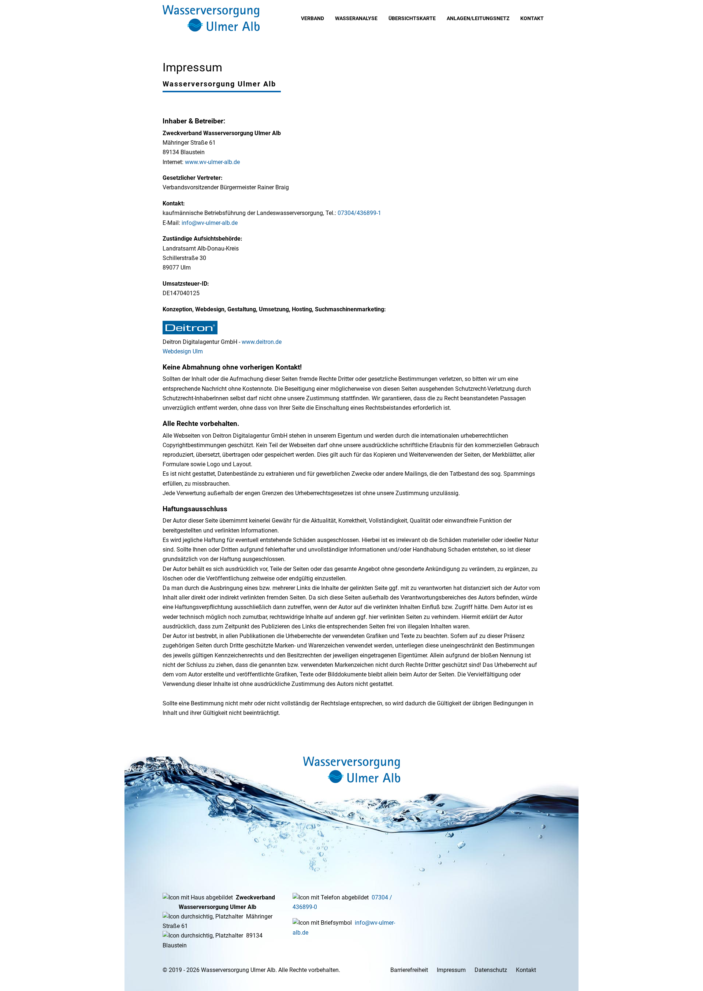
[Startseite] (351, 770)
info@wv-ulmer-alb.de (210, 222)
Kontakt (526, 969)
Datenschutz (491, 969)
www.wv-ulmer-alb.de (212, 162)
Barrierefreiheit (409, 969)
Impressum (451, 969)
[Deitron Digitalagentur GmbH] (190, 332)
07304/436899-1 (359, 212)
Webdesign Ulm (183, 351)
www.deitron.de (262, 341)
